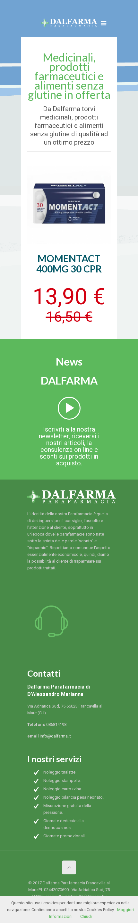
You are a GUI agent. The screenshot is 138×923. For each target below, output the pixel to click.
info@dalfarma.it (55, 736)
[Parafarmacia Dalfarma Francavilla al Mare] (69, 24)
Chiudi (86, 916)
